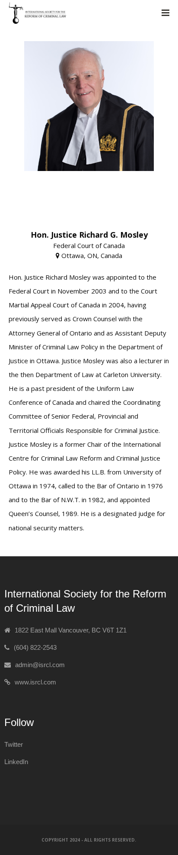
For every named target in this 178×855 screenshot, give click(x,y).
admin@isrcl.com (40, 664)
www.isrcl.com (35, 682)
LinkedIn (16, 761)
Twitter (13, 744)
